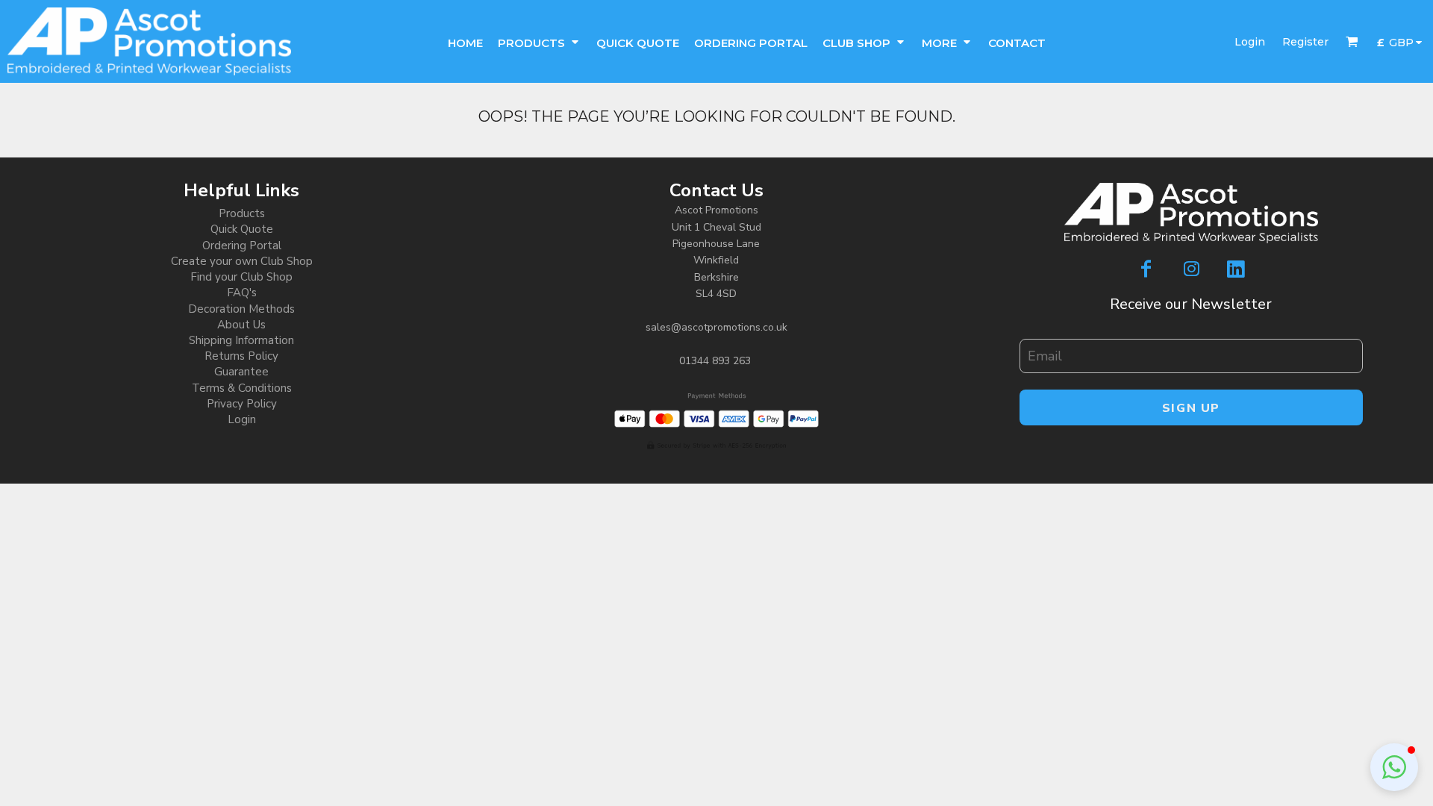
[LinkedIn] (1236, 269)
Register (1305, 42)
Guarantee (241, 371)
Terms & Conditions (242, 388)
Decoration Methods (241, 309)
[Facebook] (1146, 269)
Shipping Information (241, 340)
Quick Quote (241, 229)
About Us (241, 324)
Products (242, 213)
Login (1249, 42)
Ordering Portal (241, 245)
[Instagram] (1191, 269)
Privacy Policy (242, 403)
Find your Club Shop (241, 276)
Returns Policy (241, 356)
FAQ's (242, 292)
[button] (539, 41)
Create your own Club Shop (242, 261)
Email (1031, 331)
